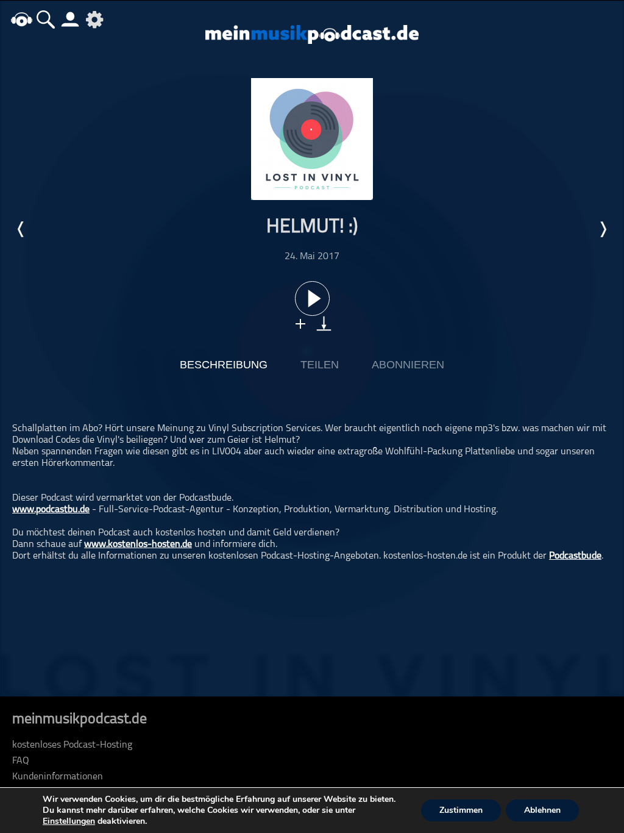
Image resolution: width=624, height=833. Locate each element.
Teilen (319, 365)
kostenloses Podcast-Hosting (72, 745)
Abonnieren (408, 365)
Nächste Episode (603, 229)
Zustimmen (461, 810)
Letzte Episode (21, 229)
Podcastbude (575, 556)
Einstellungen (69, 821)
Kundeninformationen (57, 777)
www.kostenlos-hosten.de (138, 544)
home (21, 19)
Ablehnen (542, 810)
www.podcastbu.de (51, 510)
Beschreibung (224, 365)
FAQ (20, 761)
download (324, 323)
